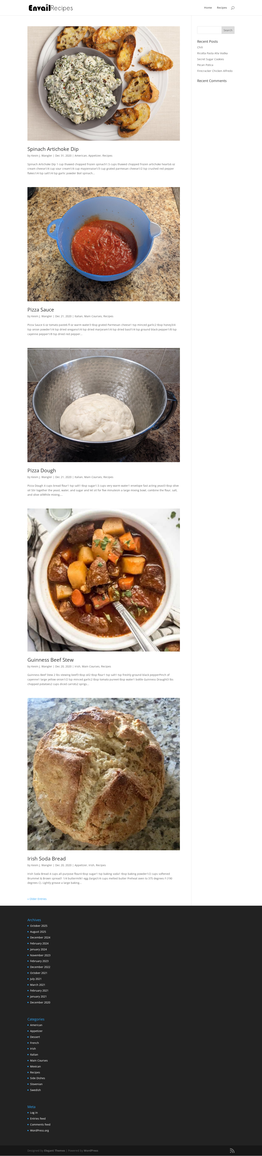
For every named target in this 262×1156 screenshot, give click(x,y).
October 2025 (38, 926)
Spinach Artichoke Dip (53, 148)
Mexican (35, 1066)
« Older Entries (37, 899)
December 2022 (40, 967)
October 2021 (38, 973)
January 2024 (38, 949)
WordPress (91, 1150)
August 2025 (38, 931)
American (81, 155)
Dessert (35, 1037)
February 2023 (39, 961)
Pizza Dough (41, 470)
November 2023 (40, 955)
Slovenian (36, 1084)
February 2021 (39, 990)
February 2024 (39, 943)
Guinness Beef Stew (50, 659)
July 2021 (36, 979)
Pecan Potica (205, 65)
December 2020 (40, 1002)
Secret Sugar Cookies (210, 59)
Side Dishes (37, 1078)
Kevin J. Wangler (41, 155)
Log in (34, 1112)
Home (208, 7)
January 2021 (38, 996)
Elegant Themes (54, 1150)
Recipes (222, 7)
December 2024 (40, 937)
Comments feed (40, 1124)
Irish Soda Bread (46, 858)
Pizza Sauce (40, 309)
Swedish (35, 1090)
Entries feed (38, 1118)
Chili (200, 47)
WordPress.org (39, 1130)
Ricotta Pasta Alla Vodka (212, 53)
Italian (79, 316)
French (34, 1043)
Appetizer (94, 155)
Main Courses (93, 316)
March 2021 (37, 985)
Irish (77, 666)
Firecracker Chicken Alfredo (214, 71)
